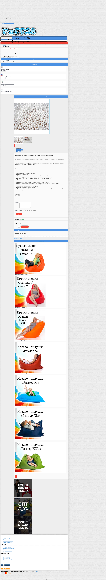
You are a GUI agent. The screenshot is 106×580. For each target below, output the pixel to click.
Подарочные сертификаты (8, 548)
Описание (18, 148)
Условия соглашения (7, 542)
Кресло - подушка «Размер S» (21, 373)
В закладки (17, 230)
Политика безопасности (8, 541)
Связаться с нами (6, 538)
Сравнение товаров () (7, 559)
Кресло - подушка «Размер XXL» (10, 56)
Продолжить (19, 214)
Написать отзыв (23, 233)
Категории (41, 241)
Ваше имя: (17, 202)
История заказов (6, 557)
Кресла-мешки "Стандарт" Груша (21, 307)
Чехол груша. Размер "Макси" (7, 91)
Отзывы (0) (18, 151)
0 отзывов (17, 233)
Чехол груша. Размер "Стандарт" (7, 84)
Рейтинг (16, 210)
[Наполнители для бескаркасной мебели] (32, 133)
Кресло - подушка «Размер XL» (21, 439)
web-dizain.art (38, 571)
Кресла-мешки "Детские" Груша (21, 274)
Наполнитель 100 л (5, 69)
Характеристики (19, 149)
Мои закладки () (6, 558)
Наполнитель (19, 238)
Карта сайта (5, 549)
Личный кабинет (6, 555)
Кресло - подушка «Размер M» (21, 406)
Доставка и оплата (7, 539)
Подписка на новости (7, 551)
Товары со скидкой (7, 547)
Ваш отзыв (17, 207)
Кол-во (16, 226)
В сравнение (24, 230)
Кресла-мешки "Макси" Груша (21, 340)
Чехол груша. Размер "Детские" (7, 76)
